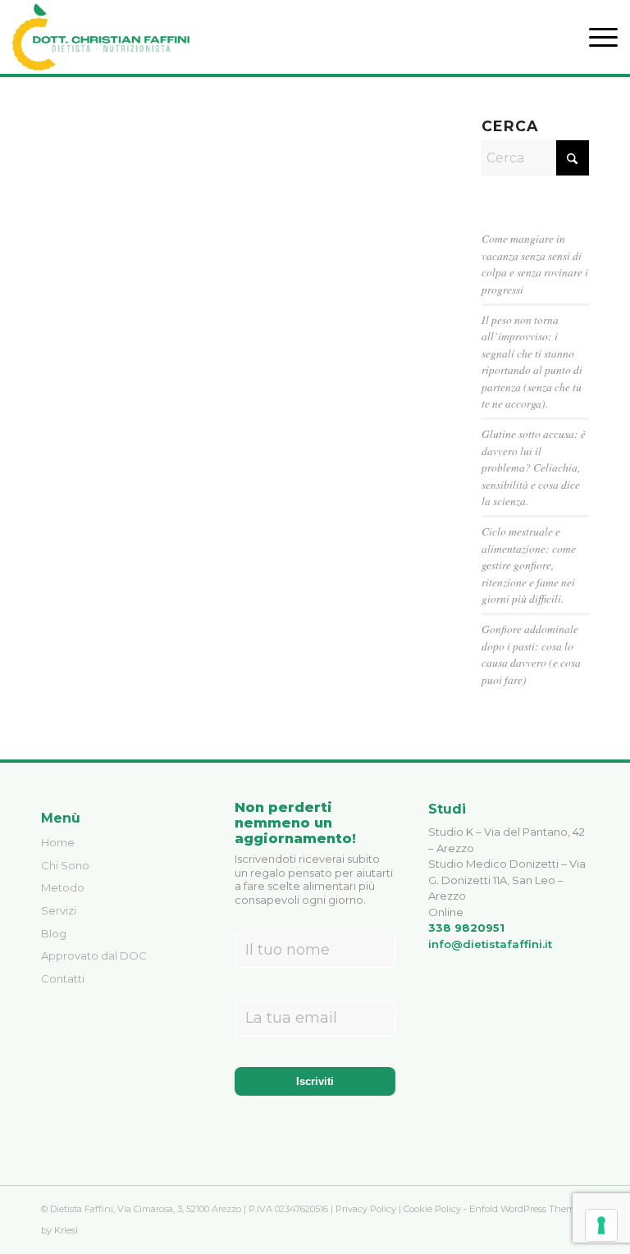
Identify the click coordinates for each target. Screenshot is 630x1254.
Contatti (62, 978)
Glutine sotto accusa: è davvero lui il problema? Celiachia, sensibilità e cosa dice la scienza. (534, 467)
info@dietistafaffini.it (490, 944)
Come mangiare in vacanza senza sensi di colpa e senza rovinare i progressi (535, 263)
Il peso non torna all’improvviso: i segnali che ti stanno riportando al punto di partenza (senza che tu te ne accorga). (532, 361)
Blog (53, 933)
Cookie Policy (432, 1209)
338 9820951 (466, 927)
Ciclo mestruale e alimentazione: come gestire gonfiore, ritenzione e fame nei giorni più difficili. (529, 564)
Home (58, 842)
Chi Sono (65, 865)
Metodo (62, 887)
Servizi (58, 910)
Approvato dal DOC (94, 955)
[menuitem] (595, 37)
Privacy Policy (366, 1209)
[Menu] (595, 37)
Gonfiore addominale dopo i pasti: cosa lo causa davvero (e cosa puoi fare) (531, 653)
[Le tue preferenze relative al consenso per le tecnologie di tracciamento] (601, 1225)
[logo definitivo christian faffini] (100, 37)
